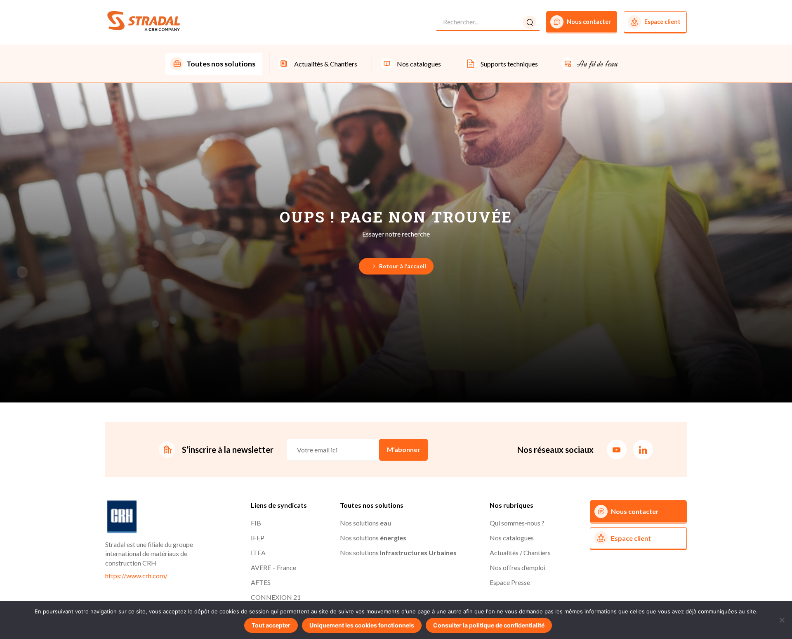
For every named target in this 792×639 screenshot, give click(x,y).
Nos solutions (365, 523)
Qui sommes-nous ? (517, 523)
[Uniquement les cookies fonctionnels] (782, 620)
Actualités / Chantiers (520, 552)
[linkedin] (643, 449)
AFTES (261, 582)
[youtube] (617, 449)
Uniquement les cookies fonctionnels (361, 625)
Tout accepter (271, 625)
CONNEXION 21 (276, 597)
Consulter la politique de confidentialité (488, 625)
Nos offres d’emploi (517, 567)
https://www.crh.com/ (136, 576)
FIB (256, 523)
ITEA (258, 552)
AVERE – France (273, 567)
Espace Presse (510, 582)
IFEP (257, 538)
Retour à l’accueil (402, 266)
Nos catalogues (512, 538)
